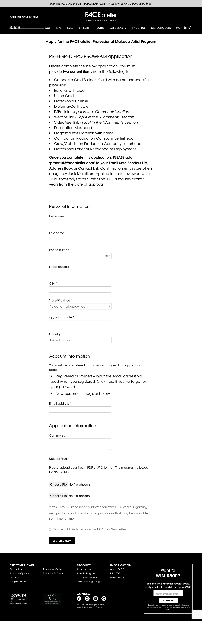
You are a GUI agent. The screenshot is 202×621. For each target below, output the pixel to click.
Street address (59, 266)
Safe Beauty (118, 28)
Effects (84, 28)
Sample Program (86, 573)
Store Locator (84, 569)
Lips (58, 28)
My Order (14, 577)
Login (179, 27)
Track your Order (52, 569)
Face (47, 28)
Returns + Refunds (53, 573)
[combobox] (80, 273)
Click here (105, 381)
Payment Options (19, 573)
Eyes (70, 28)
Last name (56, 233)
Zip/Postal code (60, 317)
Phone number (59, 250)
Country (55, 334)
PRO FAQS (116, 573)
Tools (99, 28)
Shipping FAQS (17, 581)
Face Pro (138, 28)
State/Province (59, 300)
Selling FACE (117, 577)
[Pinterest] (103, 598)
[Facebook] (95, 598)
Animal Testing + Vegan (90, 581)
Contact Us (15, 569)
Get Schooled (161, 28)
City (52, 283)
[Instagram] (87, 598)
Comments (57, 435)
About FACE (117, 569)
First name (56, 216)
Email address (59, 403)
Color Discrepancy (87, 577)
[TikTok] (79, 598)
